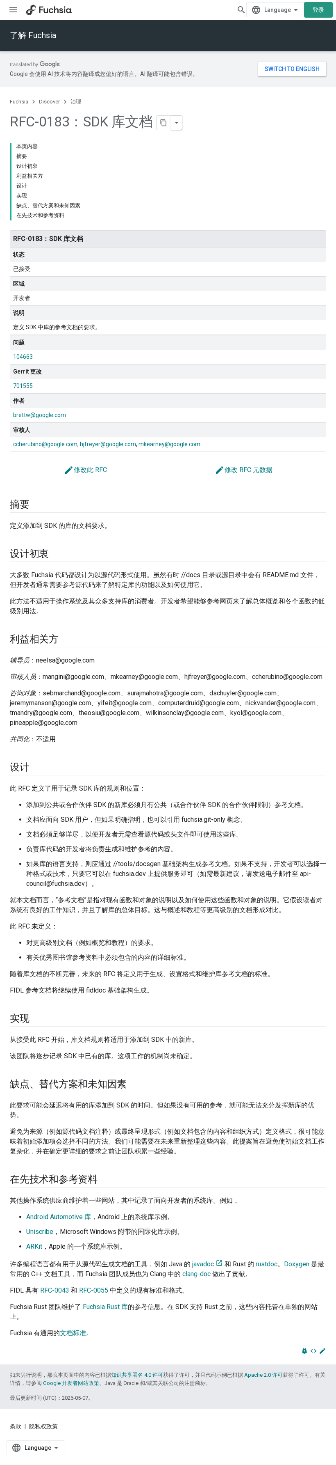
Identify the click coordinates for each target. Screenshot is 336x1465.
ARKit (34, 1246)
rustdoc (266, 1264)
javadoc (203, 1264)
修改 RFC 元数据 (243, 470)
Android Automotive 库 (58, 1217)
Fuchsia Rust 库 (105, 1307)
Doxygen (296, 1264)
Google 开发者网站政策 (71, 1383)
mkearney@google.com (169, 444)
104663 (23, 356)
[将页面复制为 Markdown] (164, 123)
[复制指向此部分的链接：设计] (38, 768)
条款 (15, 1426)
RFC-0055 (93, 1290)
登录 (318, 10)
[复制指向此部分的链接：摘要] (38, 505)
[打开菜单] (13, 10)
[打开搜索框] (241, 10)
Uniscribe (39, 1232)
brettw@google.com (39, 415)
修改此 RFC (85, 470)
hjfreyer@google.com (108, 444)
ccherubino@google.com (45, 444)
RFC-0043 (54, 1290)
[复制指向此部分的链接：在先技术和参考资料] (106, 1180)
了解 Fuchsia (33, 35)
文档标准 (73, 1333)
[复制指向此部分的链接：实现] (38, 1019)
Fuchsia (19, 102)
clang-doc (196, 1274)
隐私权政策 (43, 1426)
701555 (23, 386)
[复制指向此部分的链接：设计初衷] (57, 554)
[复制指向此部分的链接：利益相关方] (67, 640)
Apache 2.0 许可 (263, 1375)
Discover (49, 102)
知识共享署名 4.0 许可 (137, 1375)
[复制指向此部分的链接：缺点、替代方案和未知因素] (135, 1085)
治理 (75, 102)
